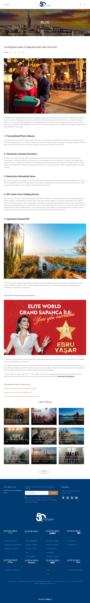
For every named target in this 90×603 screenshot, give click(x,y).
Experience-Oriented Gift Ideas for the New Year (18, 392)
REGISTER (53, 493)
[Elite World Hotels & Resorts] (84, 4)
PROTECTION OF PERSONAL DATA (13, 492)
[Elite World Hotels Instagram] (15, 52)
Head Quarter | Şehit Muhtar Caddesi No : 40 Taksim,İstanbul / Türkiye (30, 581)
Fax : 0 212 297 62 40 (75, 581)
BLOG (37, 34)
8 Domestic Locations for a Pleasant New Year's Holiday (20, 388)
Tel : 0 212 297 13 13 (60, 581)
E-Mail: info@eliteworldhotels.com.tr (45, 583)
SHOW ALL (43, 471)
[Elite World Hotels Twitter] (19, 52)
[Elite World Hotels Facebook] (10, 52)
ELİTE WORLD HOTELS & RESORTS (24, 34)
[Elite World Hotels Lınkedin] (23, 52)
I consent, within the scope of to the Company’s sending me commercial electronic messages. (41, 500)
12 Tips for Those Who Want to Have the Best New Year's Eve (22, 396)
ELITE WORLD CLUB (10, 487)
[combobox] (80, 4)
